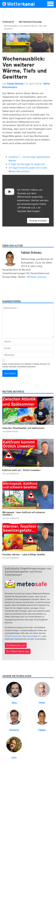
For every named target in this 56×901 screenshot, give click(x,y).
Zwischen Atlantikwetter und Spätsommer (23, 428)
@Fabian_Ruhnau (36, 276)
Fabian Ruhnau (15, 83)
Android (29, 636)
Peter (42, 702)
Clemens (14, 730)
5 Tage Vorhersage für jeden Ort (27, 164)
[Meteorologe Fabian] (42, 716)
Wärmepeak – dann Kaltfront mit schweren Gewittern (23, 513)
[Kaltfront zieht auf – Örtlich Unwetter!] (28, 453)
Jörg (14, 702)
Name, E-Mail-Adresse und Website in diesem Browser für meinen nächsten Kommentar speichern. (26, 365)
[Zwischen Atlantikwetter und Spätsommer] (28, 411)
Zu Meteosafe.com (15, 645)
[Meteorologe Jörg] (14, 689)
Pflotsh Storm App (13, 636)
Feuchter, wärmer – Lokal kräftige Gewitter (23, 554)
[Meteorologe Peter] (42, 689)
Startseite (8, 22)
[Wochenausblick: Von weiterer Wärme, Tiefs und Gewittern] (28, 42)
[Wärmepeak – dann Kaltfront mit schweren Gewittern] (28, 495)
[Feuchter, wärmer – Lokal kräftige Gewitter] (28, 537)
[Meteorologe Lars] (14, 744)
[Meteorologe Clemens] (14, 716)
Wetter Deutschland (30, 22)
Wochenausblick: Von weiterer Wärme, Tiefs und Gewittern (24, 67)
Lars (14, 757)
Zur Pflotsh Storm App (17, 651)
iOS (38, 636)
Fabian (42, 730)
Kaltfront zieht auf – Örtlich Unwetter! (21, 470)
